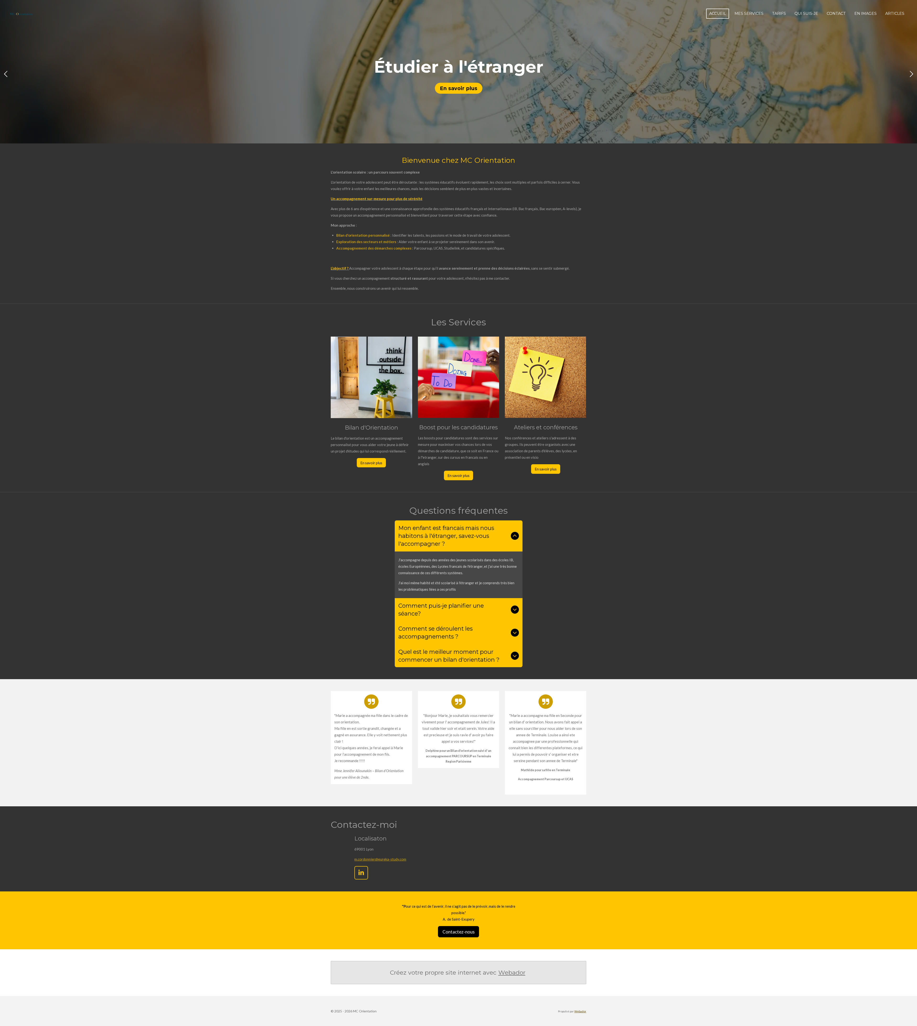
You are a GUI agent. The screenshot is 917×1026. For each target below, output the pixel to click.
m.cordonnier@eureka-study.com (380, 859)
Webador (511, 972)
